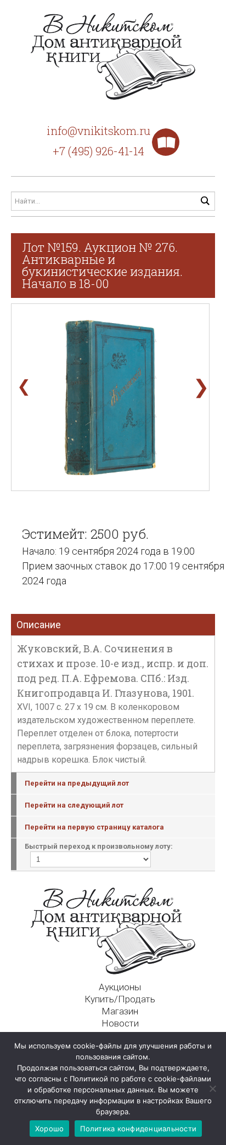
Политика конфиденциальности (138, 1128)
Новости (120, 1023)
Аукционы (120, 987)
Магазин (119, 1011)
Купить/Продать (119, 999)
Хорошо (49, 1128)
